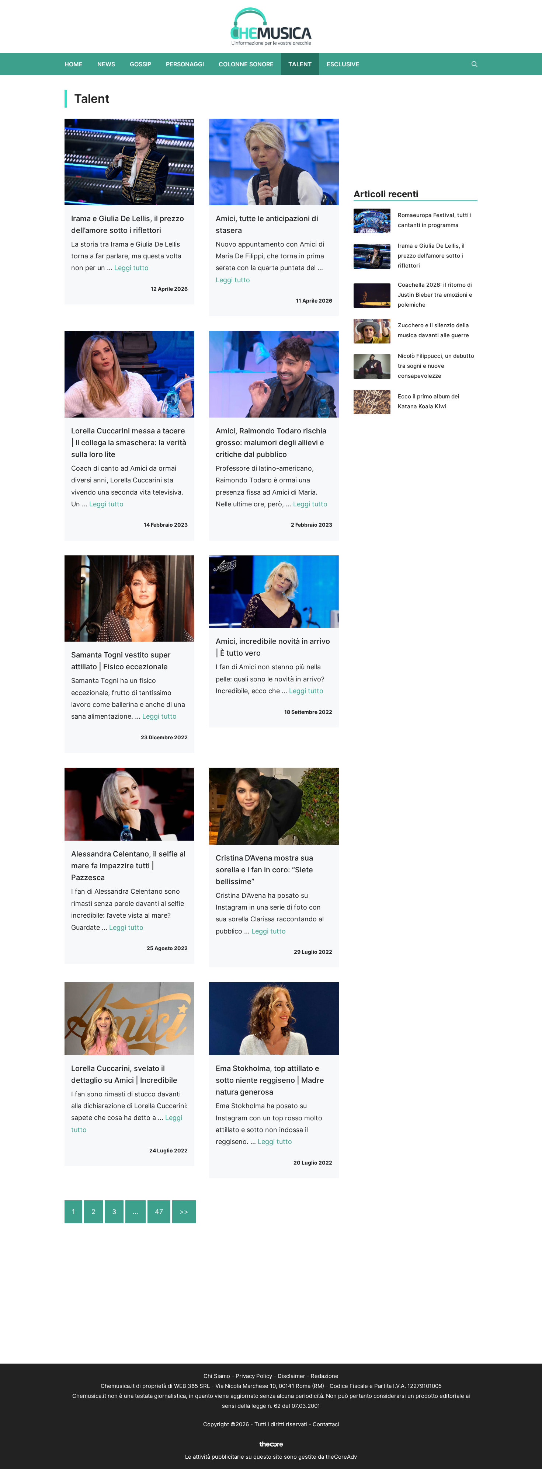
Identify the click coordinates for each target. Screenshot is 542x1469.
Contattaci (326, 1424)
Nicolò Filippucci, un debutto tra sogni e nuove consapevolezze (436, 365)
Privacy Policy (254, 1375)
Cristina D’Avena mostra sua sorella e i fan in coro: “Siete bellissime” (264, 870)
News (106, 64)
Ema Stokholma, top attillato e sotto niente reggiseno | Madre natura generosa (270, 1080)
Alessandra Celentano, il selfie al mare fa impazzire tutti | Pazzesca (128, 865)
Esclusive (343, 64)
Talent (300, 64)
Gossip (140, 64)
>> (184, 1211)
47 (159, 1211)
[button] (474, 64)
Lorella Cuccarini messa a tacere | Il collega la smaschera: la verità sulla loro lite (128, 442)
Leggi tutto (131, 268)
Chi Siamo (217, 1375)
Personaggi (185, 64)
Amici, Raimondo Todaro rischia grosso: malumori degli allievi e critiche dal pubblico (271, 442)
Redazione (324, 1375)
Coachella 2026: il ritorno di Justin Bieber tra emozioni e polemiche (435, 294)
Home (74, 64)
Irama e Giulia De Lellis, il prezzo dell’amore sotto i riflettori (431, 255)
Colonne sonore (246, 64)
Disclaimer (291, 1375)
